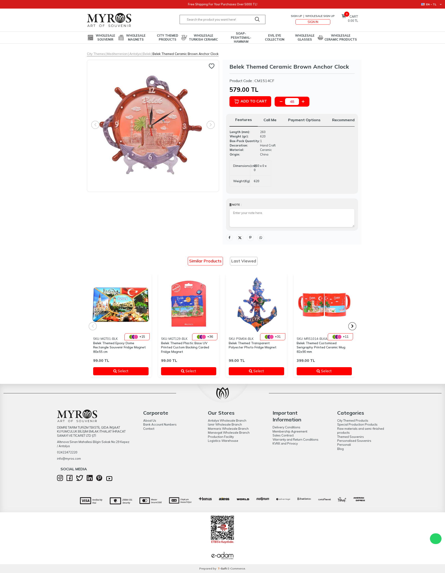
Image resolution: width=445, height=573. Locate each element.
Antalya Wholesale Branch (227, 420)
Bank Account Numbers (160, 424)
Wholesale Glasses (305, 37)
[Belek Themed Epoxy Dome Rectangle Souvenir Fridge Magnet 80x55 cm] (121, 305)
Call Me (270, 120)
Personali (344, 444)
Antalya (135, 54)
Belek (147, 54)
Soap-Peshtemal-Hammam (241, 37)
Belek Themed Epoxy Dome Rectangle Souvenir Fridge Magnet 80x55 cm (119, 347)
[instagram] (60, 480)
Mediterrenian (117, 54)
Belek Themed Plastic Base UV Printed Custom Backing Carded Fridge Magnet (185, 347)
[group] (153, 126)
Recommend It (345, 120)
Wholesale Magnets (136, 37)
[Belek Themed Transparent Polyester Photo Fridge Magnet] (256, 305)
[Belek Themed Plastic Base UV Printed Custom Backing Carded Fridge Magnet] (189, 305)
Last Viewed (243, 261)
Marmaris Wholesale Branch (228, 428)
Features (243, 119)
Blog (340, 449)
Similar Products (205, 261)
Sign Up (296, 16)
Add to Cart (254, 101)
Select (130, 371)
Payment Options (304, 120)
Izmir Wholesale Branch (225, 424)
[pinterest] (99, 480)
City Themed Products (167, 37)
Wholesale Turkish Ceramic (203, 37)
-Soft (223, 568)
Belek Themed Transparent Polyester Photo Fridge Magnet (253, 345)
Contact (148, 428)
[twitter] (79, 480)
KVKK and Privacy (285, 443)
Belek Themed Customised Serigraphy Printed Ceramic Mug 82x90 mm (321, 347)
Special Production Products (357, 424)
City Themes (96, 54)
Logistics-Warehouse (223, 440)
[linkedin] (90, 480)
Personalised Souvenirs (354, 440)
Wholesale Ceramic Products (340, 37)
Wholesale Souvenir (105, 37)
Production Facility (221, 437)
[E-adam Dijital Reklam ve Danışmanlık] (222, 556)
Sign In (313, 22)
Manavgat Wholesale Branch (229, 432)
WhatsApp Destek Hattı (436, 538)
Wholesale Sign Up (320, 16)
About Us (149, 420)
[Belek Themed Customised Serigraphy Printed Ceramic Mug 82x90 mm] (324, 305)
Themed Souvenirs (350, 437)
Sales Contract (283, 435)
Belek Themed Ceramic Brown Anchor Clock (186, 54)
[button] (352, 326)
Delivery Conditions (286, 427)
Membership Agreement (290, 431)
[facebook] (70, 480)
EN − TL (431, 4)
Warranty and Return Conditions (295, 439)
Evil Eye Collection (274, 37)
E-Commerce (236, 568)
